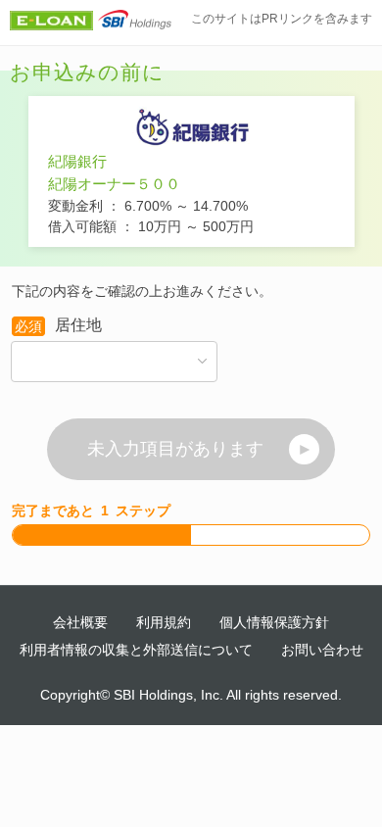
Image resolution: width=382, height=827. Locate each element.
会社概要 (80, 622)
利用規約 (163, 622)
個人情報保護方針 (274, 622)
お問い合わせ (322, 649)
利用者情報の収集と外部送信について (136, 649)
